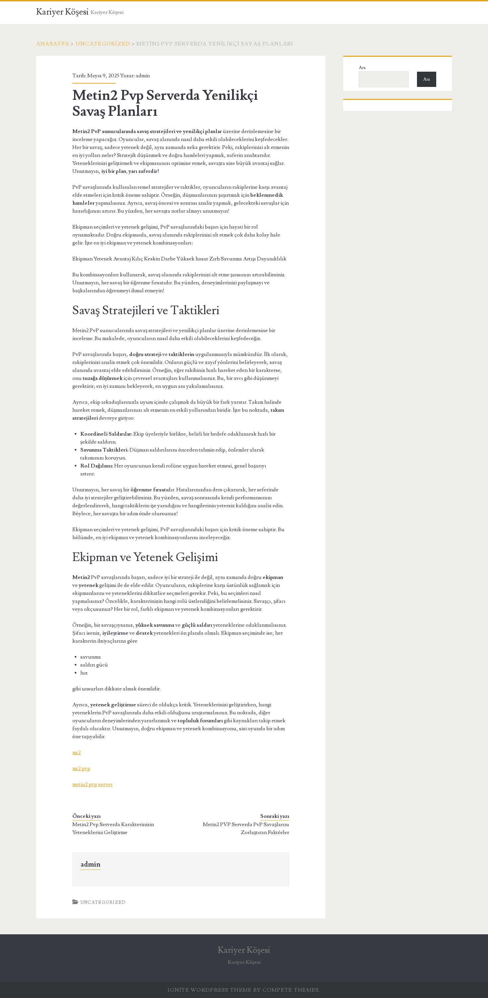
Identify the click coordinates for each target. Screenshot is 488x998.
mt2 (76, 752)
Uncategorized (103, 43)
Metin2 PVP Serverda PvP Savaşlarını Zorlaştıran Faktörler (246, 828)
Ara (362, 67)
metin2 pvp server (92, 784)
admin (143, 75)
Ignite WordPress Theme (210, 990)
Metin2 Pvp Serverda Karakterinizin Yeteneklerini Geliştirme (113, 828)
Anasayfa (52, 43)
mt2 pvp (81, 768)
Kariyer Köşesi (62, 12)
